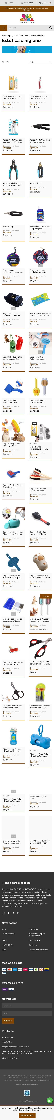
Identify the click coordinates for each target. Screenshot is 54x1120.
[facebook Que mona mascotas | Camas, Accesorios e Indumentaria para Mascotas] (8, 913)
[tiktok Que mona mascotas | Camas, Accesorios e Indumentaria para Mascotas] (13, 913)
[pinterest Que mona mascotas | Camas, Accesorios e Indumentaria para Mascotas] (18, 913)
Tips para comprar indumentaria (37, 935)
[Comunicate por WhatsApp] (50, 1100)
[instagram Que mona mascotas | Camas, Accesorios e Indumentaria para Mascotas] (4, 913)
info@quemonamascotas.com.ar (15, 1047)
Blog (4, 950)
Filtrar (4, 62)
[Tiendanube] (27, 1102)
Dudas (4, 940)
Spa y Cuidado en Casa (18, 36)
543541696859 (8, 1037)
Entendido (27, 1115)
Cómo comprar (8, 934)
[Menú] (3, 28)
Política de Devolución (38, 950)
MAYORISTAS (7, 945)
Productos (33, 929)
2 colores (33, 443)
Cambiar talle (34, 940)
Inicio (4, 36)
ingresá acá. (45, 1080)
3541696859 (7, 1042)
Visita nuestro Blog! (10, 1058)
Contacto (33, 945)
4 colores (6, 795)
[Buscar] (50, 27)
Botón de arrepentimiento (27, 1085)
